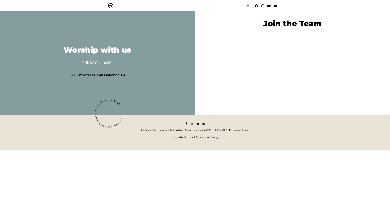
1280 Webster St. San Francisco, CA (97, 75)
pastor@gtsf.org (242, 129)
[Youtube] (269, 6)
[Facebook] (256, 6)
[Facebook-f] (186, 123)
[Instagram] (262, 6)
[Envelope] (275, 6)
